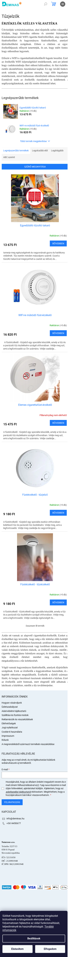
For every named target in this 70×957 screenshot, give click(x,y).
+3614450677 (14, 823)
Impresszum (8, 736)
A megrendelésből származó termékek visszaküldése (28, 744)
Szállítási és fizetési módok (15, 715)
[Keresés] (45, 4)
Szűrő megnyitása (35, 166)
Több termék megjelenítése (33, 141)
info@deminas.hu (15, 818)
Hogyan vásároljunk (12, 702)
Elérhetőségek (9, 723)
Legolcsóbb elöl (40, 150)
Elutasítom (17, 948)
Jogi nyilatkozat (10, 727)
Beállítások (33, 938)
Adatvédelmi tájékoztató (14, 711)
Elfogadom (50, 948)
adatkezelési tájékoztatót (18, 791)
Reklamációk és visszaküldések (17, 719)
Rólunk (5, 740)
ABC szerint (9, 157)
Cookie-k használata (12, 731)
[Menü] (62, 4)
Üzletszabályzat (10, 707)
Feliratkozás (12, 802)
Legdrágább (57, 150)
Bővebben (58, 243)
